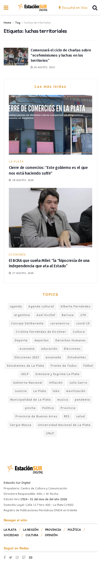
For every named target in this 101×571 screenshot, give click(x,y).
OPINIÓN (51, 534)
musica (62, 399)
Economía (17, 254)
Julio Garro (78, 382)
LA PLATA (16, 161)
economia (27, 348)
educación (49, 348)
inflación (56, 382)
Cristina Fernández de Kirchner (41, 332)
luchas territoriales (37, 22)
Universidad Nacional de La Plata (64, 425)
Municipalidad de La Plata (30, 399)
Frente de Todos (64, 365)
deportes (41, 340)
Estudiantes (77, 357)
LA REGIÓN (30, 529)
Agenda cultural (41, 306)
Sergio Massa (20, 425)
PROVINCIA (53, 529)
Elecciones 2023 (26, 357)
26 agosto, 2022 (44, 67)
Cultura (79, 332)
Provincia (68, 408)
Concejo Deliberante (27, 323)
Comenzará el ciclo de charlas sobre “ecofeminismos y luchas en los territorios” (61, 55)
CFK (83, 315)
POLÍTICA (74, 529)
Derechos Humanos (70, 340)
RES (67, 416)
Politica (48, 408)
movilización (76, 391)
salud (80, 416)
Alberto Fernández (75, 306)
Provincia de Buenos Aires (36, 416)
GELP (25, 374)
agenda (16, 306)
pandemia (82, 399)
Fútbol (88, 365)
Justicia (21, 391)
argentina (22, 315)
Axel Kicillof (46, 315)
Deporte (21, 340)
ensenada (53, 357)
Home (7, 22)
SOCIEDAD (11, 534)
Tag (17, 22)
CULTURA (31, 534)
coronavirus (60, 323)
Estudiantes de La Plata (25, 365)
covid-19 (82, 323)
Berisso (68, 315)
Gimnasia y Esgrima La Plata (57, 374)
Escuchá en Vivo (74, 7)
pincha (30, 408)
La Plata (39, 391)
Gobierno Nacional (27, 382)
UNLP (50, 433)
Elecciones (72, 348)
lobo (56, 391)
